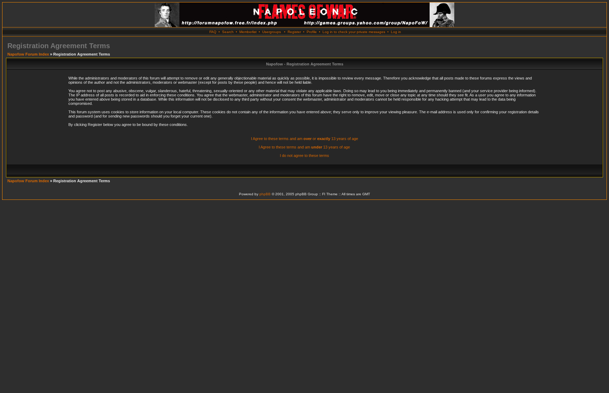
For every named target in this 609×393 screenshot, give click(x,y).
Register (294, 32)
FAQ (212, 32)
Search (228, 32)
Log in (396, 32)
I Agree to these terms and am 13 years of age (304, 147)
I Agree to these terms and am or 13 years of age (304, 139)
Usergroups (271, 32)
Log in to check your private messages (353, 32)
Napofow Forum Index (28, 54)
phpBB (265, 194)
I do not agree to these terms (304, 155)
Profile (312, 32)
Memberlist (248, 32)
